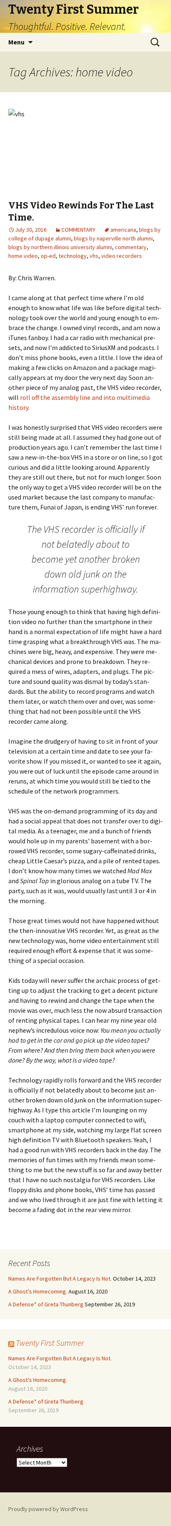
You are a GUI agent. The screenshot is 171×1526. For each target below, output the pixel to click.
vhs (94, 256)
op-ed (48, 256)
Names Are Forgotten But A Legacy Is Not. (60, 1278)
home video (23, 256)
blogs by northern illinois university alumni (60, 247)
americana (123, 229)
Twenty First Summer (50, 1342)
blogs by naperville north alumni (113, 238)
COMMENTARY (78, 229)
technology (73, 256)
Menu (16, 42)
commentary (131, 247)
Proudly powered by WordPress (48, 1509)
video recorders (121, 256)
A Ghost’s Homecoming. (37, 1291)
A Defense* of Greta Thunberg (45, 1304)
